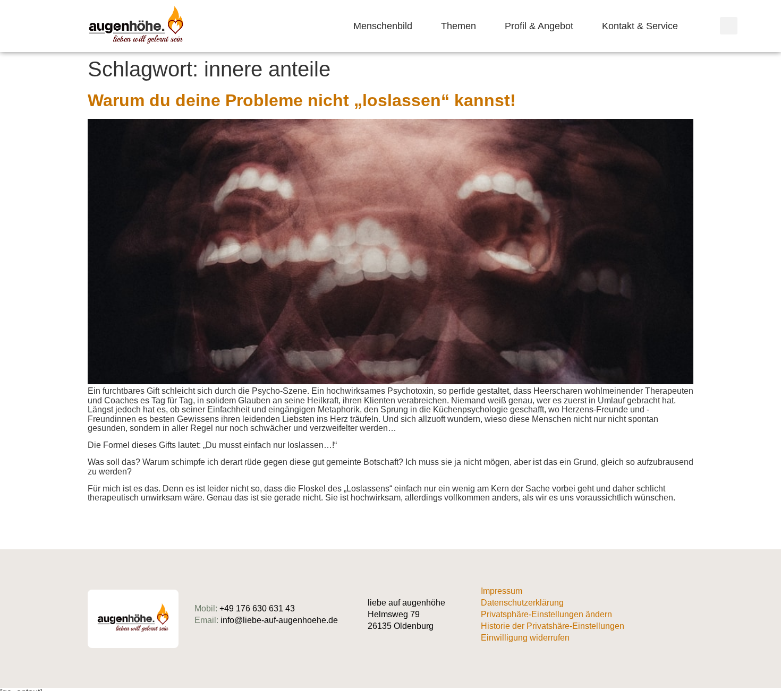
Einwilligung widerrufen (525, 637)
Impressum (501, 590)
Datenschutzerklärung (522, 602)
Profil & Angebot (539, 26)
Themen (458, 26)
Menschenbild (382, 26)
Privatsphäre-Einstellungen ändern (546, 614)
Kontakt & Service (640, 26)
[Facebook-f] (689, 619)
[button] (728, 25)
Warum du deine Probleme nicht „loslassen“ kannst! (302, 100)
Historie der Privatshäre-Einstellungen (552, 625)
